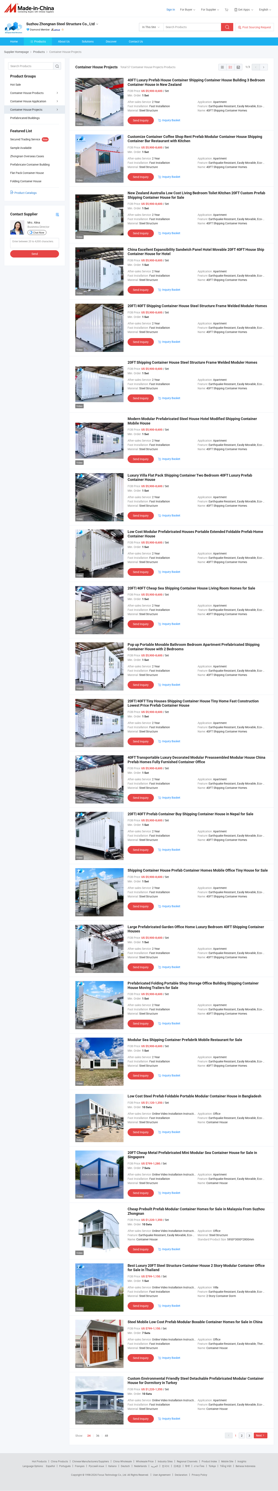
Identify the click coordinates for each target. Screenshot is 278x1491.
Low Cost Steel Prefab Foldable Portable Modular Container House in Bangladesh (194, 1096)
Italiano (112, 1466)
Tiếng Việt (225, 1466)
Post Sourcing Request (256, 27)
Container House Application (28, 101)
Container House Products (27, 93)
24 (89, 1435)
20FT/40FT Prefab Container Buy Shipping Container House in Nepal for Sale (190, 814)
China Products (59, 1461)
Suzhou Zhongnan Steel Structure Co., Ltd (60, 24)
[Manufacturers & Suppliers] (30, 8)
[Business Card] (57, 214)
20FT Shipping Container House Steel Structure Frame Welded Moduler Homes (192, 362)
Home (14, 41)
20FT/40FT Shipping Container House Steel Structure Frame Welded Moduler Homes (197, 306)
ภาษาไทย (199, 1466)
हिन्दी (187, 1466)
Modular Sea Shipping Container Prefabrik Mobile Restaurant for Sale (185, 1040)
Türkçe (212, 1466)
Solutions (88, 41)
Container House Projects (26, 109)
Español (50, 1466)
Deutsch (125, 1466)
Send (35, 254)
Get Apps (244, 9)
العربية (154, 1466)
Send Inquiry (141, 120)
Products (40, 41)
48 (106, 1436)
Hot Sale (15, 84)
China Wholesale (122, 1461)
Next (259, 1435)
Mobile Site (227, 1461)
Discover (111, 41)
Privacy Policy (199, 1474)
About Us (64, 41)
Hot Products (39, 1461)
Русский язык (96, 1466)
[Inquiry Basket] (227, 9)
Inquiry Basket (171, 120)
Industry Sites (165, 1461)
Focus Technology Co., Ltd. (112, 1474)
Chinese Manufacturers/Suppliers (90, 1461)
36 (97, 1436)
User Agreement (162, 1474)
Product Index (209, 1461)
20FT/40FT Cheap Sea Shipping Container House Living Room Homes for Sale (191, 588)
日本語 (177, 1466)
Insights (242, 1461)
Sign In (170, 9)
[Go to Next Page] (264, 67)
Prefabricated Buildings (25, 118)
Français (79, 1466)
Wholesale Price (144, 1461)
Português (65, 1466)
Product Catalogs (25, 193)
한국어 (165, 1466)
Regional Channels (187, 1461)
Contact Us (136, 41)
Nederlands (140, 1466)
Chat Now (38, 232)
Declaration (181, 1474)
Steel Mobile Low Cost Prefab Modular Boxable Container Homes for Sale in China (195, 1322)
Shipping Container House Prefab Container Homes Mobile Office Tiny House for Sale (198, 870)
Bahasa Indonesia (245, 1466)
